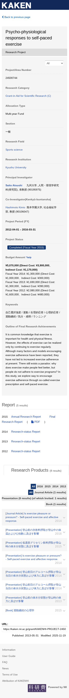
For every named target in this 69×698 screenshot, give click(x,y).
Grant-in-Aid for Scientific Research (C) (28, 95)
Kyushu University (16, 167)
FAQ (4, 662)
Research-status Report (25, 431)
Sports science (14, 149)
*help (28, 257)
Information (8, 649)
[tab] (36, 470)
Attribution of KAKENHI (15, 680)
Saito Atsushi (14, 185)
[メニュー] (64, 4)
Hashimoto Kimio (15, 207)
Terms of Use (10, 674)
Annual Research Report (26, 416)
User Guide (8, 656)
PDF (37, 421)
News (5, 668)
